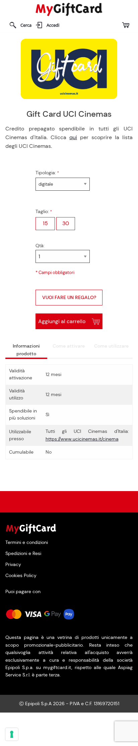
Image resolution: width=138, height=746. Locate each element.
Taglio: (43, 211)
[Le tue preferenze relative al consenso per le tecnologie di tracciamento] (11, 734)
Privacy (13, 564)
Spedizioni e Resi (23, 553)
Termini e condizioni (26, 542)
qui (73, 137)
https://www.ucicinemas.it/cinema (82, 439)
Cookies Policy (21, 576)
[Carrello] (125, 25)
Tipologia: (46, 173)
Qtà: (40, 246)
